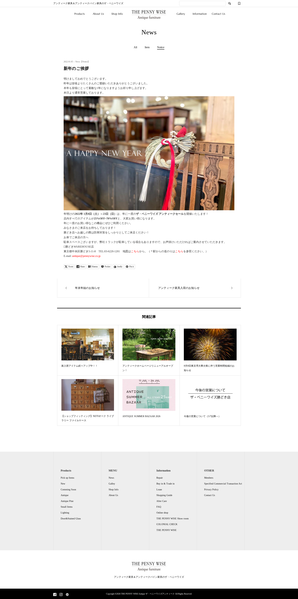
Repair (159, 478)
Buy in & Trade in (165, 483)
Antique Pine (67, 501)
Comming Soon (68, 489)
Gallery (181, 13)
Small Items (66, 507)
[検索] (229, 3)
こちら (135, 251)
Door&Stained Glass (71, 518)
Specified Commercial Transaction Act (223, 483)
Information (200, 13)
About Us (98, 13)
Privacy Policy (211, 489)
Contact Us (218, 13)
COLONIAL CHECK (166, 524)
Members (208, 478)
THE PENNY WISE (166, 530)
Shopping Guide (164, 495)
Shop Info (117, 13)
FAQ (158, 507)
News (111, 478)
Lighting (65, 512)
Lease (159, 489)
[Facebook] (54, 595)
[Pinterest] (67, 595)
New (63, 483)
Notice (160, 47)
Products (79, 13)
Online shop (162, 512)
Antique (64, 495)
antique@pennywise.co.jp (86, 255)
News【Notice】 (82, 61)
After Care (161, 501)
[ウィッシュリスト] (239, 3)
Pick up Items (67, 478)
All (135, 47)
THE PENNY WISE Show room (172, 518)
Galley (112, 483)
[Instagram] (61, 595)
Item (147, 47)
